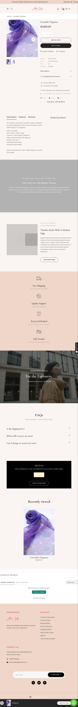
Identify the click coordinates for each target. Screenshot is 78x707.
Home (9, 16)
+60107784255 (14, 659)
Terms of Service (46, 626)
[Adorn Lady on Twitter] (39, 682)
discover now (49, 259)
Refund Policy (45, 623)
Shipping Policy (45, 629)
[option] (22, 38)
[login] (58, 8)
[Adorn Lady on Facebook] (33, 682)
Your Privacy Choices (47, 639)
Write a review (39, 592)
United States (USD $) (39, 697)
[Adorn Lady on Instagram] (44, 682)
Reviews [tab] (31, 117)
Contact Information (47, 617)
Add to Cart (64, 703)
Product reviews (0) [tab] (7, 582)
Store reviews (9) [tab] (21, 582)
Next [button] (33, 39)
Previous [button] (11, 39)
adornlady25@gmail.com (18, 662)
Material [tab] (22, 117)
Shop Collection (39, 483)
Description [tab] (12, 117)
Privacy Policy (45, 620)
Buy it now (56, 45)
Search (42, 635)
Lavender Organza (39, 557)
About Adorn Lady (46, 632)
